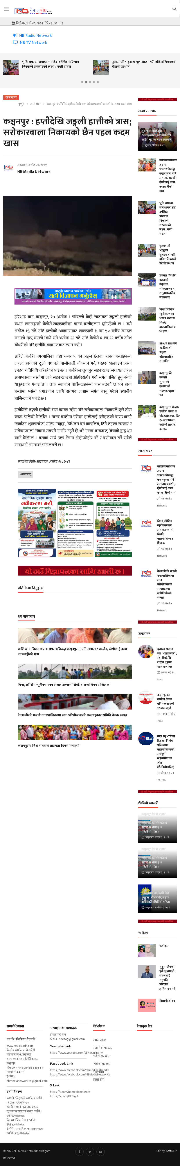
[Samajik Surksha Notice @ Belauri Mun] (75, 523)
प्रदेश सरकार (101, 1056)
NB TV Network (32, 42)
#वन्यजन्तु (25, 474)
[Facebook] (79, 1152)
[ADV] (75, 571)
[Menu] (6, 9)
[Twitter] (90, 1152)
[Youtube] (100, 1152)
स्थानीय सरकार (103, 1048)
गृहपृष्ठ (21, 104)
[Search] (174, 8)
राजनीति (98, 1072)
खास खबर (35, 104)
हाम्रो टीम (98, 1080)
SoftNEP (171, 1151)
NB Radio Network (34, 35)
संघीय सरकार (102, 1064)
